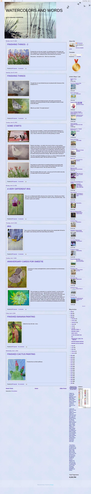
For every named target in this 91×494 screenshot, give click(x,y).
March (73, 349)
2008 (72, 379)
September (74, 322)
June (73, 327)
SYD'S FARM (78, 140)
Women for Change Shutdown (80, 151)
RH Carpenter (80, 43)
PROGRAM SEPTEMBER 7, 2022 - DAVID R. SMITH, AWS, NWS (79, 186)
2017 (72, 362)
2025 (72, 313)
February (73, 351)
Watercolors (73, 202)
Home (36, 388)
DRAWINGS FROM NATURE (76, 230)
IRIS (9, 226)
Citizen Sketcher (74, 123)
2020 (72, 357)
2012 (72, 372)
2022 (72, 317)
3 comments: (21, 309)
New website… (79, 203)
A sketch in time (74, 149)
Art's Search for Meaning (79, 160)
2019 (72, 359)
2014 (72, 368)
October (73, 320)
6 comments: (21, 68)
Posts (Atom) (14, 391)
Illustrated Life (73, 297)
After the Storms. (79, 231)
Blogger (51, 484)
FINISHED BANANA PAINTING (21, 317)
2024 (72, 315)
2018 (72, 361)
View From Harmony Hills (76, 83)
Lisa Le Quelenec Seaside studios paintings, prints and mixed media (76, 113)
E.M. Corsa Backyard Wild (76, 211)
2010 (72, 375)
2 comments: (21, 254)
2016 (72, 364)
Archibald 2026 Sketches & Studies (80, 104)
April (73, 347)
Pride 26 (77, 131)
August (73, 324)
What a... (78, 84)
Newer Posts (9, 388)
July (73, 326)
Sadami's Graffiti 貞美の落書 (76, 102)
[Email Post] (26, 68)
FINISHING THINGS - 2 (17, 44)
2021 (72, 355)
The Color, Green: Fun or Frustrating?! (80, 261)
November (74, 318)
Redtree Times (73, 79)
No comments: (21, 346)
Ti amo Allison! (79, 241)
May (72, 345)
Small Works (78, 222)
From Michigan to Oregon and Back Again (79, 194)
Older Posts (63, 388)
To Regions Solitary (75, 249)
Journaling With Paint (75, 240)
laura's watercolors (74, 92)
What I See (73, 158)
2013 (72, 370)
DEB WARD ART (74, 278)
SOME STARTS (14, 126)
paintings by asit (74, 287)
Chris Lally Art (73, 192)
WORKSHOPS (79, 279)
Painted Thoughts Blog (75, 259)
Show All (83, 306)
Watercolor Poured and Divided (76, 169)
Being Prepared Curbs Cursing (79, 213)
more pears (78, 93)
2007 (72, 381)
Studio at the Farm (74, 139)
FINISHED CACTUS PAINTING (21, 354)
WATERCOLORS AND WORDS (34, 10)
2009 (72, 377)
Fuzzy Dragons (74, 172)
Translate (79, 56)
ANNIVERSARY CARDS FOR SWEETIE (25, 261)
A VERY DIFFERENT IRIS (18, 189)
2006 (72, 383)
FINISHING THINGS (16, 76)
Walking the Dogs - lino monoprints (79, 116)
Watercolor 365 (74, 168)
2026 (72, 311)
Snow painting (79, 250)
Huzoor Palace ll (79, 288)
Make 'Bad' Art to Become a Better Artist (79, 174)
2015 (72, 366)
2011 (72, 373)
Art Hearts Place (74, 221)
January (73, 353)
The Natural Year (74, 268)
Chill (71, 80)
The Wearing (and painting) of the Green (79, 299)
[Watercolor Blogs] (76, 73)
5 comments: (21, 118)
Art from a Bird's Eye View (79, 270)
